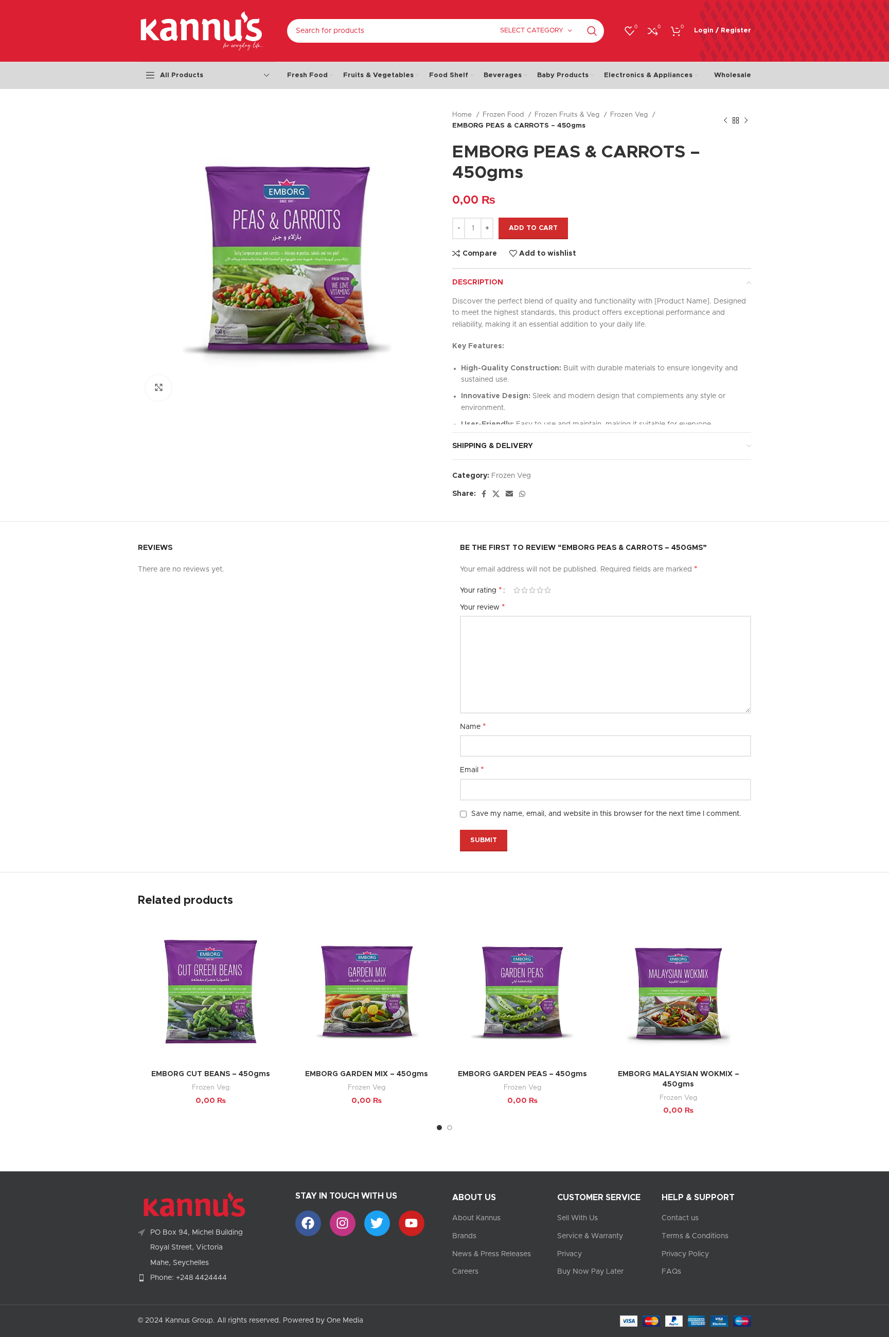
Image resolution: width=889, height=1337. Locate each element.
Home (463, 114)
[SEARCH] (592, 31)
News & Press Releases (491, 1254)
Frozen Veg (630, 114)
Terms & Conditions (695, 1236)
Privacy (569, 1254)
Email (472, 769)
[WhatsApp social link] (522, 494)
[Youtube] (411, 1223)
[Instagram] (342, 1223)
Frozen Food (504, 114)
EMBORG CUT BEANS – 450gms (210, 1074)
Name (473, 726)
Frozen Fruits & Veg (568, 114)
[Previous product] (725, 120)
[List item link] (209, 1277)
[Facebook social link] (483, 494)
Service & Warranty (590, 1236)
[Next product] (746, 120)
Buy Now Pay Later (590, 1271)
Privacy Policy (685, 1254)
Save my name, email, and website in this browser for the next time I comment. (606, 813)
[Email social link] (509, 494)
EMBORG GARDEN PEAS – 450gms (522, 1074)
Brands (464, 1236)
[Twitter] (377, 1223)
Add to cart (533, 228)
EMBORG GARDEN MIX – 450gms (366, 1074)
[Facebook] (308, 1223)
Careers (465, 1271)
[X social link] (496, 494)
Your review (482, 607)
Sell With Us (577, 1218)
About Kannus (476, 1218)
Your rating (481, 590)
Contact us (680, 1218)
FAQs (671, 1271)
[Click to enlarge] (158, 388)
